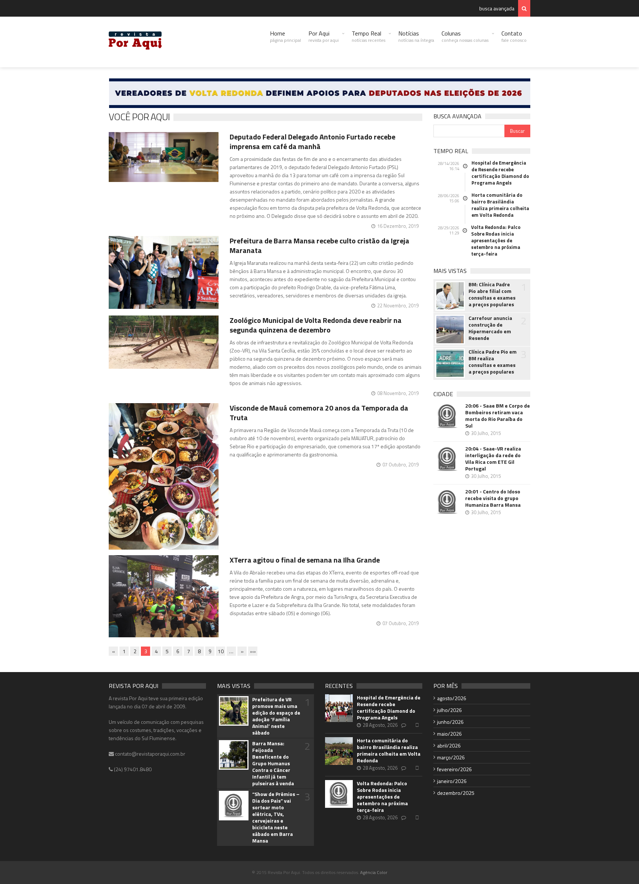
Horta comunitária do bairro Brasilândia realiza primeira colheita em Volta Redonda (500, 205)
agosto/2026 (451, 698)
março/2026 (451, 757)
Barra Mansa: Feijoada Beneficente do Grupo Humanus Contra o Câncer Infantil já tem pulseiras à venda (273, 763)
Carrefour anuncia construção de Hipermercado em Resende (490, 328)
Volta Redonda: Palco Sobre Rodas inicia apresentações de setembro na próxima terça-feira (496, 240)
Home (285, 36)
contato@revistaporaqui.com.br (149, 754)
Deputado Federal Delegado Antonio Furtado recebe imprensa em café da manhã (312, 141)
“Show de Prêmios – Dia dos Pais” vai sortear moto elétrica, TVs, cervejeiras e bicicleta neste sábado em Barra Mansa (276, 817)
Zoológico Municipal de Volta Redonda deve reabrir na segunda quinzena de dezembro (316, 324)
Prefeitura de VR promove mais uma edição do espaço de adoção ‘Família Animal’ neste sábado (276, 716)
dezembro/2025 (455, 793)
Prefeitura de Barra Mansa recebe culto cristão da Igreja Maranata (319, 245)
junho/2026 (450, 722)
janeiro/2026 (452, 781)
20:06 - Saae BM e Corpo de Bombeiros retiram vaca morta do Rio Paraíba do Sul (497, 415)
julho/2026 (449, 710)
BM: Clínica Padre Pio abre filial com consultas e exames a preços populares (492, 294)
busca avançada (496, 8)
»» (253, 651)
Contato (514, 36)
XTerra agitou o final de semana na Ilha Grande (305, 560)
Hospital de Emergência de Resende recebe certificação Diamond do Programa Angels (500, 172)
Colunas (465, 36)
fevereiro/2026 (454, 769)
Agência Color (373, 872)
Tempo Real (368, 36)
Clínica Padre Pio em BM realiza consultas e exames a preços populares (493, 361)
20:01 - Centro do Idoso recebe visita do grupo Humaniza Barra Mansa (493, 498)
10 (221, 651)
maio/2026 (449, 734)
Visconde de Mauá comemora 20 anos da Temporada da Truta (319, 412)
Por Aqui (323, 36)
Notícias (416, 36)
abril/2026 (449, 745)
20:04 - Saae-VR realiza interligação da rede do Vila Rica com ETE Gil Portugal (493, 458)
